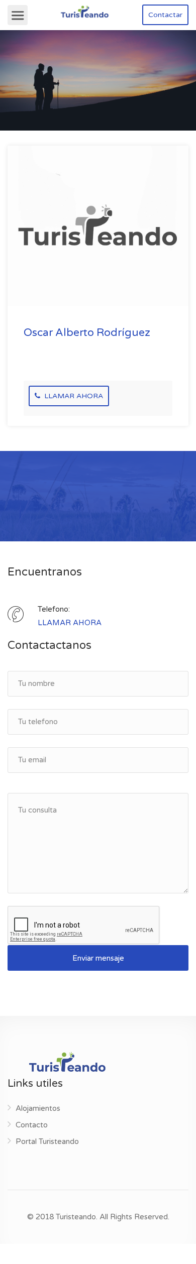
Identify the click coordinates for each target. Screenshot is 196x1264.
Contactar (165, 15)
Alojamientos (38, 1108)
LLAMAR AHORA (72, 396)
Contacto (32, 1124)
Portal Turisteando (47, 1141)
